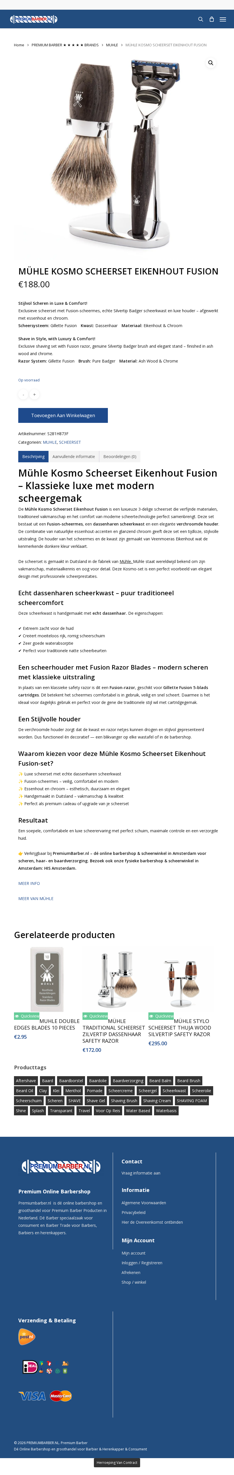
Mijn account (134, 1253)
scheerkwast (174, 1090)
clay (43, 1090)
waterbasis (166, 1110)
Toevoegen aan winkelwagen (63, 415)
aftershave (26, 1080)
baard (47, 1080)
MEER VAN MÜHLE (35, 898)
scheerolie (201, 1090)
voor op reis (108, 1110)
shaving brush (124, 1100)
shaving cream (157, 1100)
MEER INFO (29, 883)
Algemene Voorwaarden (144, 1202)
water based (138, 1110)
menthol (73, 1090)
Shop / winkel (134, 1282)
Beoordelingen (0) (119, 456)
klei (56, 1090)
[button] (223, 19)
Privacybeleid (134, 1212)
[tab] (33, 456)
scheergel (148, 1090)
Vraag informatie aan (141, 1173)
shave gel (96, 1100)
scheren (55, 1100)
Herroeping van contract (117, 1462)
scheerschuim (29, 1100)
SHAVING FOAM (192, 1100)
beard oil (24, 1090)
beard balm (160, 1080)
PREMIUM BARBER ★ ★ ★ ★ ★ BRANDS (65, 44)
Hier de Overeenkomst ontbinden (152, 1222)
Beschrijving (33, 456)
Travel (84, 1110)
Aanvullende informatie (74, 456)
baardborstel (71, 1080)
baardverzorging (128, 1080)
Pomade (94, 1090)
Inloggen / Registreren (142, 1262)
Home (19, 44)
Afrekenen (131, 1272)
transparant (61, 1110)
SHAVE (74, 1100)
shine (21, 1110)
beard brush (188, 1080)
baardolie (98, 1080)
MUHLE (112, 44)
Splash (38, 1110)
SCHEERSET (70, 442)
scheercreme (120, 1090)
